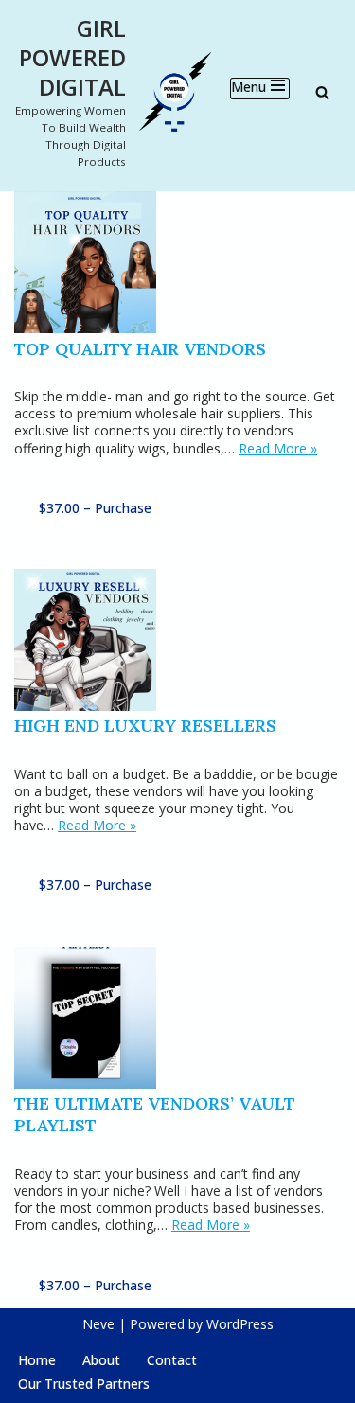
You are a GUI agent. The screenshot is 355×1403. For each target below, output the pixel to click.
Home (37, 1360)
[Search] (322, 92)
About (101, 1360)
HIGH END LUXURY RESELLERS (145, 726)
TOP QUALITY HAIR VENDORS (140, 349)
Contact (172, 1360)
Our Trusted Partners (84, 1384)
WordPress (240, 1324)
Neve (98, 1324)
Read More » (278, 448)
